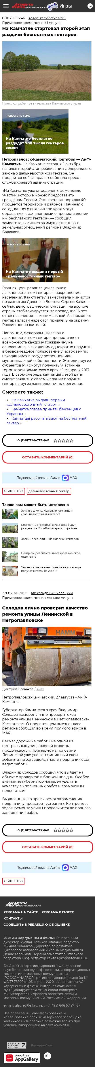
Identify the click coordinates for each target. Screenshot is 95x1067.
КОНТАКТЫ (13, 918)
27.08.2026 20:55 (14, 593)
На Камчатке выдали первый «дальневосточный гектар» (36, 402)
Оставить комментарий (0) (48, 457)
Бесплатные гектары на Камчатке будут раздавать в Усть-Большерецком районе (49, 526)
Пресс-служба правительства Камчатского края (41, 103)
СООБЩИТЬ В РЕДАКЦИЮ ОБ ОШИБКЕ (37, 925)
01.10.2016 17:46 (13, 18)
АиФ (40, 689)
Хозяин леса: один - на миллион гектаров (50, 539)
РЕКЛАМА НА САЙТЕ (21, 912)
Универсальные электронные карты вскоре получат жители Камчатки (51, 569)
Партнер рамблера (41, 1045)
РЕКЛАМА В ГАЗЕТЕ (58, 912)
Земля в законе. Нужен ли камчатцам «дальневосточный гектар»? (46, 512)
